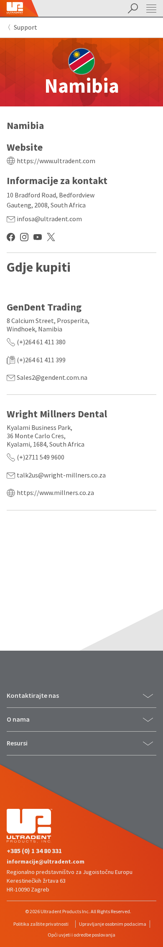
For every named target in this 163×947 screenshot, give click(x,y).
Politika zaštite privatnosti (41, 924)
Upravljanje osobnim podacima (112, 924)
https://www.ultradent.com (56, 161)
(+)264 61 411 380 (41, 342)
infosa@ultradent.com (49, 218)
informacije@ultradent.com (45, 861)
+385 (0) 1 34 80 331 (34, 850)
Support (25, 27)
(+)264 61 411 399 (41, 360)
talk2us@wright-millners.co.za (61, 475)
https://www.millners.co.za (55, 492)
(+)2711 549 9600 (40, 457)
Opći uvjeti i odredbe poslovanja (81, 935)
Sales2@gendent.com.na (52, 377)
